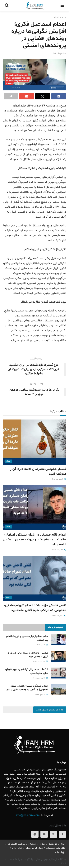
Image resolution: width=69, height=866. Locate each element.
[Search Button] (7, 5)
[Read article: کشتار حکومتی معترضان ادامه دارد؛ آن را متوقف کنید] (34, 442)
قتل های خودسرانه (55, 848)
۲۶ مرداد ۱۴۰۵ (58, 615)
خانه (64, 17)
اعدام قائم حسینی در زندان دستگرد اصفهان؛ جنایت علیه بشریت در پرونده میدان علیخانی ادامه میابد (34, 539)
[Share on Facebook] (58, 96)
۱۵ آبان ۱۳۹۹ (40, 694)
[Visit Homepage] (34, 6)
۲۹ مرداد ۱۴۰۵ (58, 550)
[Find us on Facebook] (62, 834)
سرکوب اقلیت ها (16, 844)
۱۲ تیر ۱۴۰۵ (41, 645)
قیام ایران (17, 848)
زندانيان (32, 844)
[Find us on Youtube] (44, 834)
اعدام (56, 17)
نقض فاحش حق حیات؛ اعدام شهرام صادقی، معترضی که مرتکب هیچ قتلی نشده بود (35, 608)
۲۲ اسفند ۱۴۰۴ (39, 661)
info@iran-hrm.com (27, 815)
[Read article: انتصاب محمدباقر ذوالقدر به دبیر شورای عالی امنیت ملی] (58, 673)
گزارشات (53, 844)
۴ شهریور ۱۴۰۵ (58, 479)
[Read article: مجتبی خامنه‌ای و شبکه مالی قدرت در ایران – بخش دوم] (58, 656)
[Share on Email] (26, 96)
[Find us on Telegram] (35, 834)
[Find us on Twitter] (53, 834)
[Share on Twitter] (42, 96)
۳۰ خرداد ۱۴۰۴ (59, 53)
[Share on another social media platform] (11, 96)
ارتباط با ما (59, 852)
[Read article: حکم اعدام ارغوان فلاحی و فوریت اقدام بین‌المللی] (58, 639)
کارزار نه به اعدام (34, 848)
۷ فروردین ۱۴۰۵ (39, 678)
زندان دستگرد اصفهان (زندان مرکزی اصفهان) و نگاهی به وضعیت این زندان (27, 688)
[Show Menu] (62, 5)
